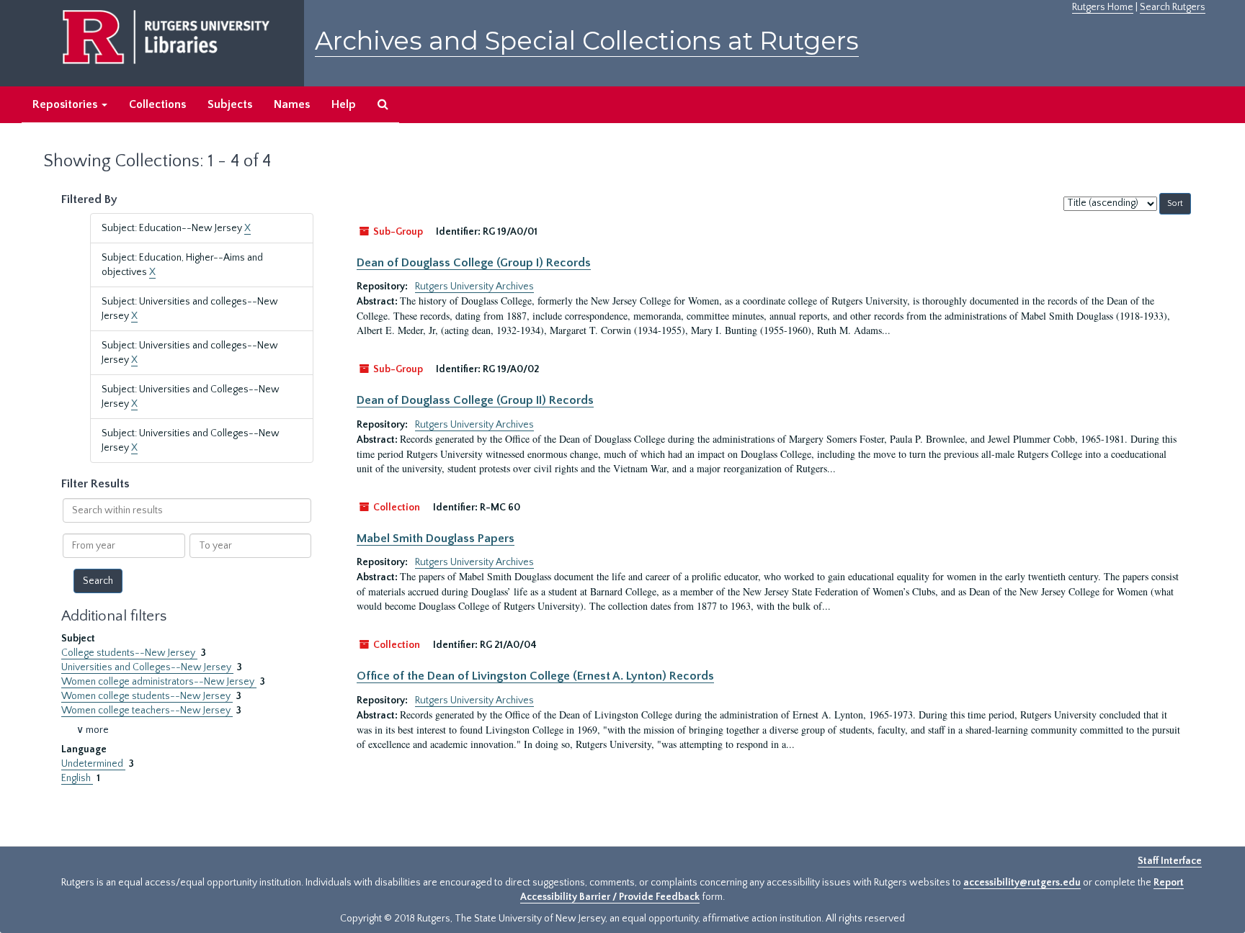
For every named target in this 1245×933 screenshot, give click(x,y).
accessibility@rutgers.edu (1022, 882)
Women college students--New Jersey (147, 696)
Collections (157, 104)
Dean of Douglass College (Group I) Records (474, 262)
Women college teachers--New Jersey (147, 710)
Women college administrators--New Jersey (158, 682)
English (77, 778)
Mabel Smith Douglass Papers (435, 538)
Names (292, 104)
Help (343, 104)
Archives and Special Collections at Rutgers (587, 40)
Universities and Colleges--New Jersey (147, 667)
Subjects (230, 104)
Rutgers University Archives (474, 286)
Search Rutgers (1172, 7)
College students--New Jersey (129, 653)
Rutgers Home (1102, 7)
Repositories (66, 104)
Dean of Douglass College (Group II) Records (475, 400)
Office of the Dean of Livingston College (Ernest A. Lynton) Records (535, 676)
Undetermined (93, 764)
